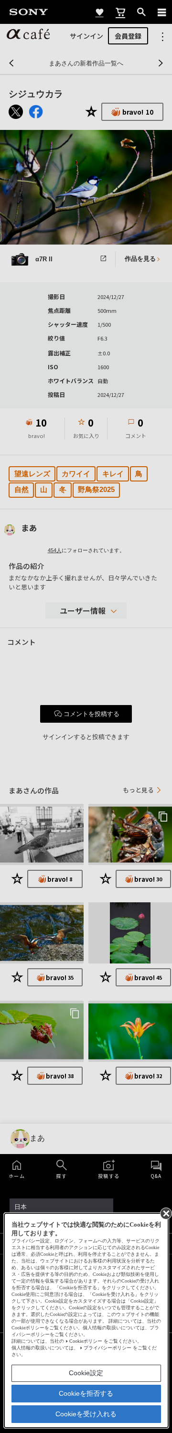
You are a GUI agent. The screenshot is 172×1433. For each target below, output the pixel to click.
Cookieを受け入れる (86, 1414)
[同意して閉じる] (165, 1213)
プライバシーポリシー (107, 1347)
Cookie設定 (86, 1373)
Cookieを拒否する (86, 1393)
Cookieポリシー (85, 1341)
